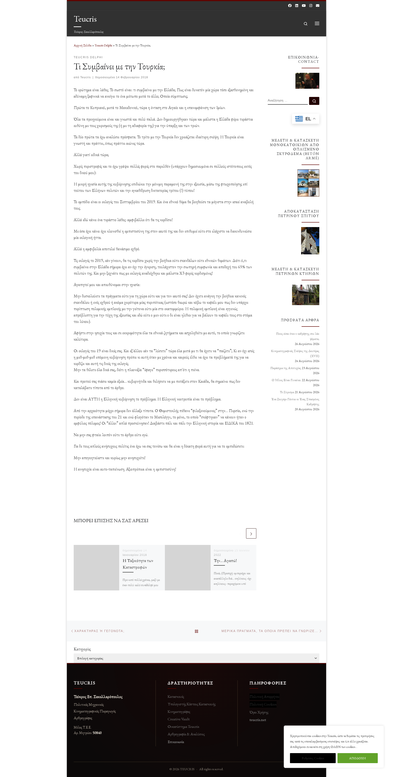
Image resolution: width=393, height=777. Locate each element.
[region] (334, 747)
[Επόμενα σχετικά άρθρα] (251, 533)
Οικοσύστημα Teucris (183, 726)
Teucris (85, 77)
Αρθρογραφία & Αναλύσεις (186, 734)
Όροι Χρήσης (258, 712)
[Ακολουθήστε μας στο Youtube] (304, 5)
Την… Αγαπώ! (225, 560)
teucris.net (257, 719)
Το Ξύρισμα (287, 392)
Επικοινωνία (176, 741)
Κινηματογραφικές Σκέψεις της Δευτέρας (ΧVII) (295, 353)
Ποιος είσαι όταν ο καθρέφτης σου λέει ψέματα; (297, 336)
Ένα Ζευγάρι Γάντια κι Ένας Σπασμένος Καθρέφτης (295, 401)
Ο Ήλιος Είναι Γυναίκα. (286, 380)
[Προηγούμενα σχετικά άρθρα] (240, 533)
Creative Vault (179, 718)
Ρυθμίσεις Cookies (313, 758)
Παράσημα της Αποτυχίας (285, 368)
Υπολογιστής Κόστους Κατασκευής (192, 703)
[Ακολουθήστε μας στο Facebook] (290, 5)
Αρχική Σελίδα (83, 45)
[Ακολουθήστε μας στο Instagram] (310, 5)
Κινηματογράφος (179, 711)
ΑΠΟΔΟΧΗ (357, 758)
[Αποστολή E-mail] (317, 5)
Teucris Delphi (103, 45)
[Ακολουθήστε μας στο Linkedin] (296, 5)
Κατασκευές (176, 696)
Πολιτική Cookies (263, 704)
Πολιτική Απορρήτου (264, 696)
